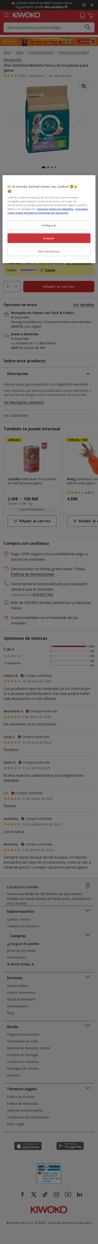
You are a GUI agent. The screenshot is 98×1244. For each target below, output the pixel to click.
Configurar (49, 225)
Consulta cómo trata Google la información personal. (48, 210)
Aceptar (49, 238)
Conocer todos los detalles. (55, 209)
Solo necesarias (49, 251)
